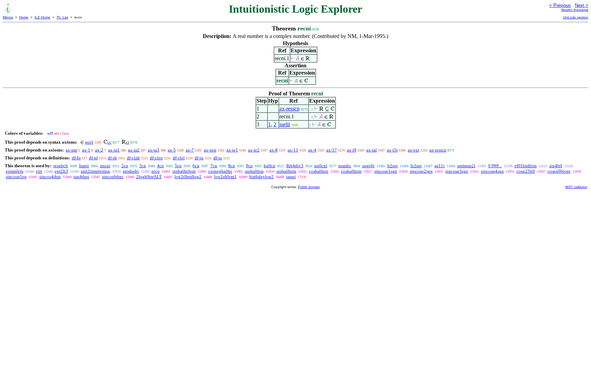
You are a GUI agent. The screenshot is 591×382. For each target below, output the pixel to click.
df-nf (93, 157)
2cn (124, 165)
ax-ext (413, 150)
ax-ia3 (153, 150)
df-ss (217, 157)
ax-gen (210, 150)
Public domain (309, 187)
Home (23, 17)
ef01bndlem (525, 165)
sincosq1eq (16, 176)
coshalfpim (351, 171)
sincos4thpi (50, 176)
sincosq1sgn (385, 171)
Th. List (62, 17)
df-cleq (156, 157)
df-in (199, 157)
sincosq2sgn (421, 171)
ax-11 (293, 150)
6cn (196, 165)
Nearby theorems (574, 10)
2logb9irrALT (149, 176)
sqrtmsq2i (466, 165)
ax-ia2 (134, 150)
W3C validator (576, 187)
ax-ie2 (254, 150)
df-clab (133, 157)
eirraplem (14, 171)
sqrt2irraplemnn (95, 171)
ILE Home (42, 17)
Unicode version (575, 17)
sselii (284, 124)
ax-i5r (392, 150)
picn (156, 171)
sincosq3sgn (456, 171)
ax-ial (371, 150)
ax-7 (190, 150)
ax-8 (274, 150)
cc (109, 142)
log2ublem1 (225, 176)
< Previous (560, 5)
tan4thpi (81, 176)
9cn (249, 165)
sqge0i (368, 165)
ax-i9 (351, 150)
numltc (344, 165)
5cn (178, 165)
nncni (105, 165)
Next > (581, 5)
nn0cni (320, 165)
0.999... (495, 165)
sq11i (439, 165)
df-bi (76, 157)
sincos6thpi (112, 176)
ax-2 (99, 150)
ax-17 (331, 150)
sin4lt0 (555, 165)
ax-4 (312, 150)
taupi (291, 176)
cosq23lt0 (525, 171)
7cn (213, 165)
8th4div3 (294, 165)
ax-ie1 (232, 150)
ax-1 (86, 150)
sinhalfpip (254, 171)
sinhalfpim (286, 171)
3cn (142, 165)
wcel (89, 142)
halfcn (269, 165)
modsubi (131, 171)
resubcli (60, 165)
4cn (160, 165)
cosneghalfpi (220, 171)
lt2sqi (392, 165)
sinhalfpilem (184, 171)
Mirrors (8, 17)
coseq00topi (559, 171)
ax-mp (71, 150)
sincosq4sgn (492, 171)
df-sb (112, 157)
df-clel (179, 157)
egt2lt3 (61, 171)
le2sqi (416, 165)
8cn (231, 165)
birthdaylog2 (261, 176)
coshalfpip (318, 171)
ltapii (84, 165)
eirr (39, 171)
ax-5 (172, 150)
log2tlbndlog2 (187, 176)
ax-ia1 (114, 150)
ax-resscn (289, 108)
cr (127, 142)
